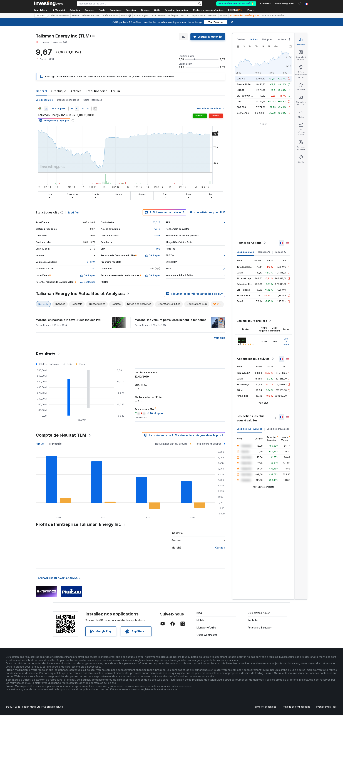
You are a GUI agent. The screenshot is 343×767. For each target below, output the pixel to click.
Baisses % (280, 252)
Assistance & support (260, 627)
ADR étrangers (141, 15)
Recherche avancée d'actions (208, 10)
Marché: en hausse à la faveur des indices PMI (68, 320)
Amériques (173, 15)
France (75, 15)
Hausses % (264, 252)
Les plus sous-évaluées (249, 428)
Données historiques (68, 100)
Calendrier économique (176, 10)
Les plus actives (245, 252)
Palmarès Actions (249, 243)
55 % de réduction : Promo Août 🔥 (236, 3)
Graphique (58, 91)
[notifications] (300, 3)
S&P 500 (241, 107)
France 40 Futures (246, 84)
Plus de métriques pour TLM (207, 212)
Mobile (201, 620)
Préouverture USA (91, 15)
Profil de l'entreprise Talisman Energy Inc (78, 524)
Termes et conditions (264, 706)
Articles (75, 91)
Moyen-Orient (198, 15)
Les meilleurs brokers (252, 321)
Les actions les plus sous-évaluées (250, 418)
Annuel (40, 443)
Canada (220, 547)
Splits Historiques (92, 100)
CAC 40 (241, 78)
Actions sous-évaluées (273, 15)
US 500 (240, 90)
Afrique (223, 15)
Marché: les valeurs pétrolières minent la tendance (171, 320)
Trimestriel (55, 443)
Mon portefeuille (206, 627)
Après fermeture (110, 15)
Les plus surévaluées (278, 428)
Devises (241, 39)
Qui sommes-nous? (259, 612)
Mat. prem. (268, 39)
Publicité (253, 620)
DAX (239, 101)
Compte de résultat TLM (61, 435)
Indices (254, 39)
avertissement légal (326, 706)
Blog (199, 612)
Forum (115, 91)
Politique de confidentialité (296, 706)
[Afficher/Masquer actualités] (95, 108)
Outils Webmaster (207, 634)
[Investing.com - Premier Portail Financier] (48, 3)
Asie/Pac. (212, 15)
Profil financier (96, 91)
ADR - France (158, 15)
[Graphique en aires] (46, 108)
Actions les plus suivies (253, 359)
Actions (41, 15)
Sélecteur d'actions (60, 15)
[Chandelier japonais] (39, 108)
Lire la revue (286, 341)
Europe (184, 15)
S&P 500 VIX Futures (248, 95)
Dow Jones (243, 113)
